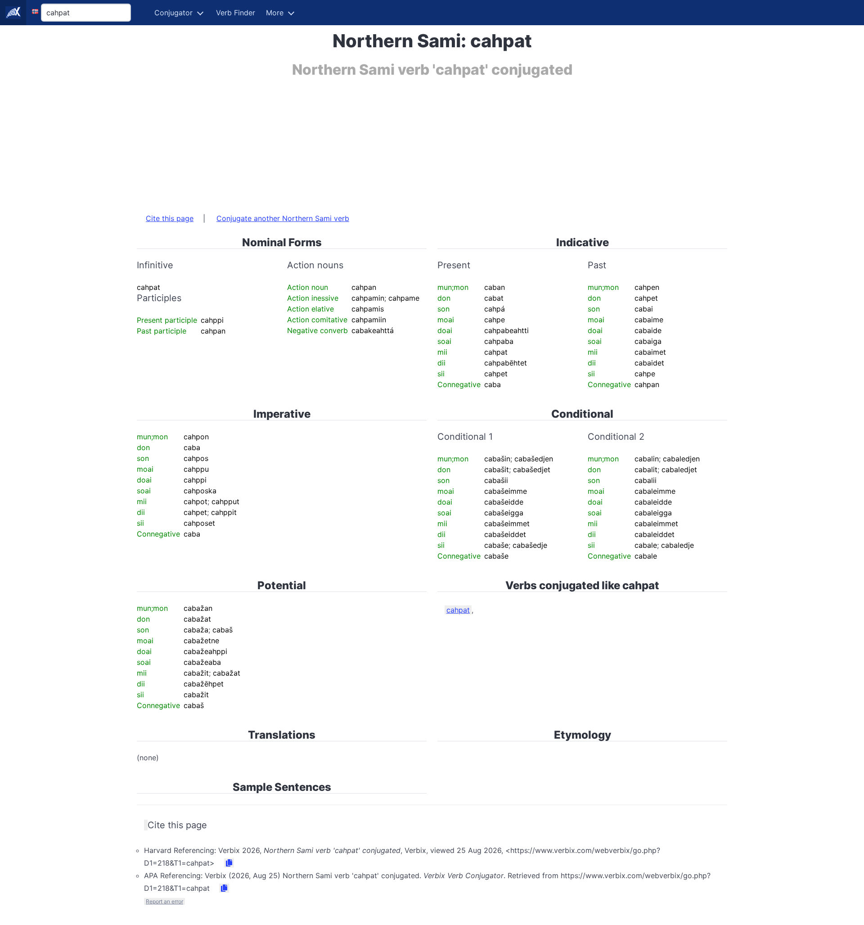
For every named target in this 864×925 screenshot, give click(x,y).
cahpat (458, 609)
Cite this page (170, 218)
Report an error (164, 901)
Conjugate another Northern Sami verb (282, 218)
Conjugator (173, 12)
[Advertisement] (407, 141)
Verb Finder (235, 12)
